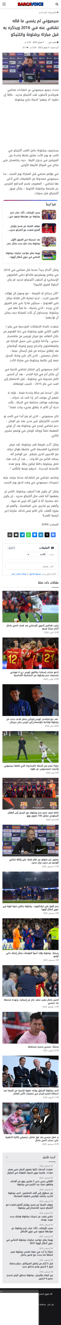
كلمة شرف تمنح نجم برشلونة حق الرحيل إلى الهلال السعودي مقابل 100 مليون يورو (33, 814)
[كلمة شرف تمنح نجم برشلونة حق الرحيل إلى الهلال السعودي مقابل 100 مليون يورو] (30, 794)
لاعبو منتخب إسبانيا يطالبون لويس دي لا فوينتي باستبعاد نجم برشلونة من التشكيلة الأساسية (34, 674)
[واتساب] (28, 534)
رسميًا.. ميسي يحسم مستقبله (43, 1047)
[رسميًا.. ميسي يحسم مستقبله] (30, 1028)
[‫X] (47, 534)
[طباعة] (9, 534)
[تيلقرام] (22, 534)
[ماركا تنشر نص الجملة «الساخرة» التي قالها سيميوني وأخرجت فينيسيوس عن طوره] (30, 747)
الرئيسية (52, 12)
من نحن (50, 1304)
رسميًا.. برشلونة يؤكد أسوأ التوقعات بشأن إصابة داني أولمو (32, 954)
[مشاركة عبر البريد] (16, 534)
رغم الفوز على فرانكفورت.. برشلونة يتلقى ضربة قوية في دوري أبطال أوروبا (31, 908)
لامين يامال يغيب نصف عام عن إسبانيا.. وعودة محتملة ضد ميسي (31, 1001)
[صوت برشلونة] (31, 4)
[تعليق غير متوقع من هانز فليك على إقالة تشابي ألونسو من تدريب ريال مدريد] (30, 840)
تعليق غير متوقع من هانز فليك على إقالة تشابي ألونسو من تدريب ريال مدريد (34, 861)
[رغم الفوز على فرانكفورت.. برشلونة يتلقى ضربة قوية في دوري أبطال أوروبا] (30, 887)
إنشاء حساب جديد (19, 574)
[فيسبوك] (53, 534)
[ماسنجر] (34, 534)
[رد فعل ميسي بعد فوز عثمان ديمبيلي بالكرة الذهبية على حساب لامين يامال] (30, 1118)
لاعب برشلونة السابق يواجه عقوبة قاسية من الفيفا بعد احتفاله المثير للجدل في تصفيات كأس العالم (31, 1092)
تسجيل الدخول (35, 574)
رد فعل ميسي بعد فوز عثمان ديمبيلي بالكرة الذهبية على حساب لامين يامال (32, 1139)
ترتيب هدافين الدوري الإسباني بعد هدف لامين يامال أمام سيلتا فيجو (32, 627)
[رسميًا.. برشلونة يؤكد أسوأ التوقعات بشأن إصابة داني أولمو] (30, 934)
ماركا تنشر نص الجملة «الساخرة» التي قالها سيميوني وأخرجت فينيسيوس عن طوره (31, 767)
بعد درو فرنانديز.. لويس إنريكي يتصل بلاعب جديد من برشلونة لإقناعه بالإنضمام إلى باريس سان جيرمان (32, 720)
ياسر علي (52, 42)
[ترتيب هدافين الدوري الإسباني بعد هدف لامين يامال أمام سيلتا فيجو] (30, 606)
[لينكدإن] (40, 534)
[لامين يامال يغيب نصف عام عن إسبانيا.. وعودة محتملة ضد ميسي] (30, 981)
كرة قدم (43, 12)
